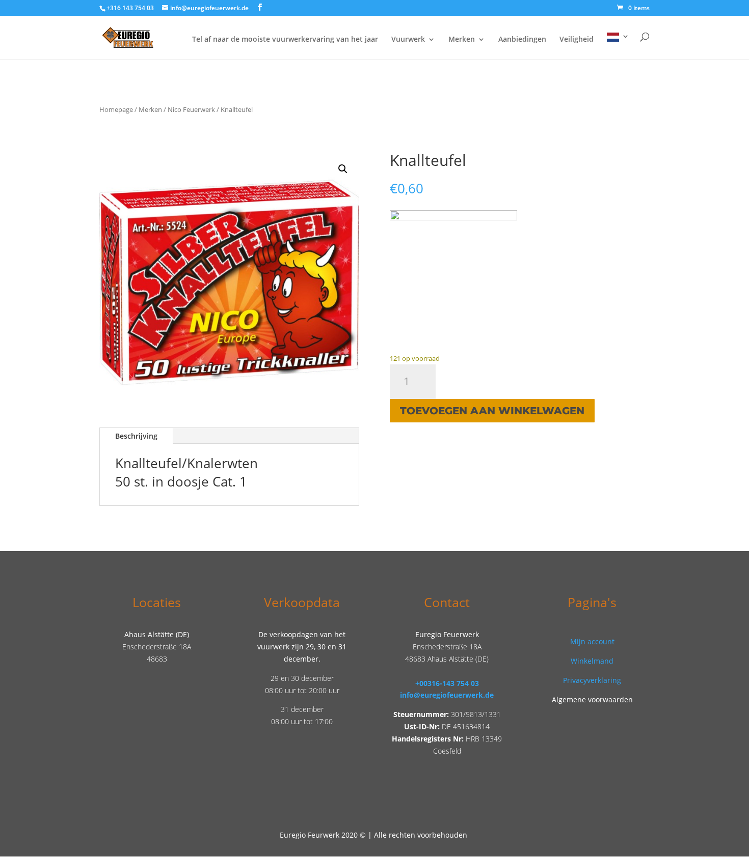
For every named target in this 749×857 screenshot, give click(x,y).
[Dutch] (618, 46)
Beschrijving (136, 436)
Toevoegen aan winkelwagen (492, 411)
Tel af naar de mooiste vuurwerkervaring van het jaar (285, 40)
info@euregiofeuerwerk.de (447, 695)
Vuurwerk (408, 40)
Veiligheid (576, 40)
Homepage (116, 109)
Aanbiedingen (522, 40)
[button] (343, 169)
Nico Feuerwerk (191, 109)
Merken (461, 40)
